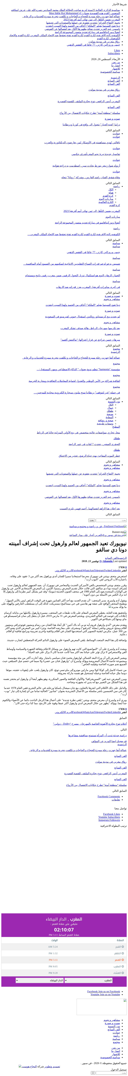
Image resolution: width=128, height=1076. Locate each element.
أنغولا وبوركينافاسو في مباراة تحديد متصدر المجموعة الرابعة (87, 32)
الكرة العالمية (105, 202)
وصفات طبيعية (105, 423)
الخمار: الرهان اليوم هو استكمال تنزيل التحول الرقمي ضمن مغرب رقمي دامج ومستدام (72, 275)
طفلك (110, 411)
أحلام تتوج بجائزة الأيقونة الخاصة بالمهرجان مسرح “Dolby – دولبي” (90, 723)
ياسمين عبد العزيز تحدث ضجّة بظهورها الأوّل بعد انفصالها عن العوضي (82, 29)
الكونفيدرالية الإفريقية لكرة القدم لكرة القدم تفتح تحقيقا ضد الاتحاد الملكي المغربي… (74, 234)
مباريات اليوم (106, 198)
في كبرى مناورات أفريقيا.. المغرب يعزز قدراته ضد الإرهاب (88, 287)
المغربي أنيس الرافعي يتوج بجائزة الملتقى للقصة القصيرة (89, 101)
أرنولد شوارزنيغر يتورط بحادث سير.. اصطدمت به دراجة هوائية (86, 165)
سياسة (116, 243)
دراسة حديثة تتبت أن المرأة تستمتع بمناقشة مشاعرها (97, 735)
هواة (111, 192)
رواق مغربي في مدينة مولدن (104, 41)
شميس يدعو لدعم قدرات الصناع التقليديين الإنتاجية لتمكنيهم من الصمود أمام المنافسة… (71, 263)
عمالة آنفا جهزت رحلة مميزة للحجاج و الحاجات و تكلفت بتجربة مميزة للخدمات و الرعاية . (71, 16)
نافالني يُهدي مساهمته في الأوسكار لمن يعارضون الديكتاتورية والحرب (82, 142)
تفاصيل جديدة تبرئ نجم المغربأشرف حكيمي (96, 154)
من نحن (116, 62)
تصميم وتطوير (52, 1066)
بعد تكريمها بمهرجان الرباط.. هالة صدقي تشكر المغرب (90, 328)
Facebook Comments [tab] (109, 796)
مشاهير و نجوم (112, 299)
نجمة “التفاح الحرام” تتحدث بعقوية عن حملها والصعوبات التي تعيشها (83, 22)
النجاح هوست (29, 1066)
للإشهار (116, 68)
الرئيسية (115, 77)
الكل (110, 189)
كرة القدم (108, 195)
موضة (110, 414)
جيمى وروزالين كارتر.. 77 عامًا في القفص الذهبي (93, 44)
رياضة (116, 186)
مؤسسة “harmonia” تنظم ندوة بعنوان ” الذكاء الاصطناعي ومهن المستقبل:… (78, 369)
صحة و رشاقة (105, 420)
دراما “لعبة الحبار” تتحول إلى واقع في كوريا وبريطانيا (91, 124)
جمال (110, 407)
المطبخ (109, 417)
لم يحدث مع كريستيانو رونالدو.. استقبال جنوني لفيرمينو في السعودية (82, 316)
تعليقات (116, 799)
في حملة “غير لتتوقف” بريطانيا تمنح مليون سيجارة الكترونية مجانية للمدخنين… (77, 392)
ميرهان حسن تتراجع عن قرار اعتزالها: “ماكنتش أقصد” (90, 339)
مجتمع (116, 348)
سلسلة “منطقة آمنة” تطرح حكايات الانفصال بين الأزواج (90, 113)
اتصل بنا (115, 65)
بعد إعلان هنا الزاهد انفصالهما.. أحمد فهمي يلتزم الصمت (90, 508)
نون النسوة (114, 401)
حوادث (116, 133)
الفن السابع (114, 80)
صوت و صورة (112, 118)
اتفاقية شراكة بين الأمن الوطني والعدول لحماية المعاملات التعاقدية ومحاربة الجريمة (74, 381)
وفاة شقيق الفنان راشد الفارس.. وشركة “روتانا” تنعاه (91, 177)
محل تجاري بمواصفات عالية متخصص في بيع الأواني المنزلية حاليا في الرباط (78, 432)
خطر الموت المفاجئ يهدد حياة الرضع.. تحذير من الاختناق (89, 455)
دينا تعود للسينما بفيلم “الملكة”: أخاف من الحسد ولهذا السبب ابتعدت (83, 25)
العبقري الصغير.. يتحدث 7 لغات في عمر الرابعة (94, 444)
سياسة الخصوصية (110, 71)
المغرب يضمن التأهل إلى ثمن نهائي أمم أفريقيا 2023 (92, 19)
